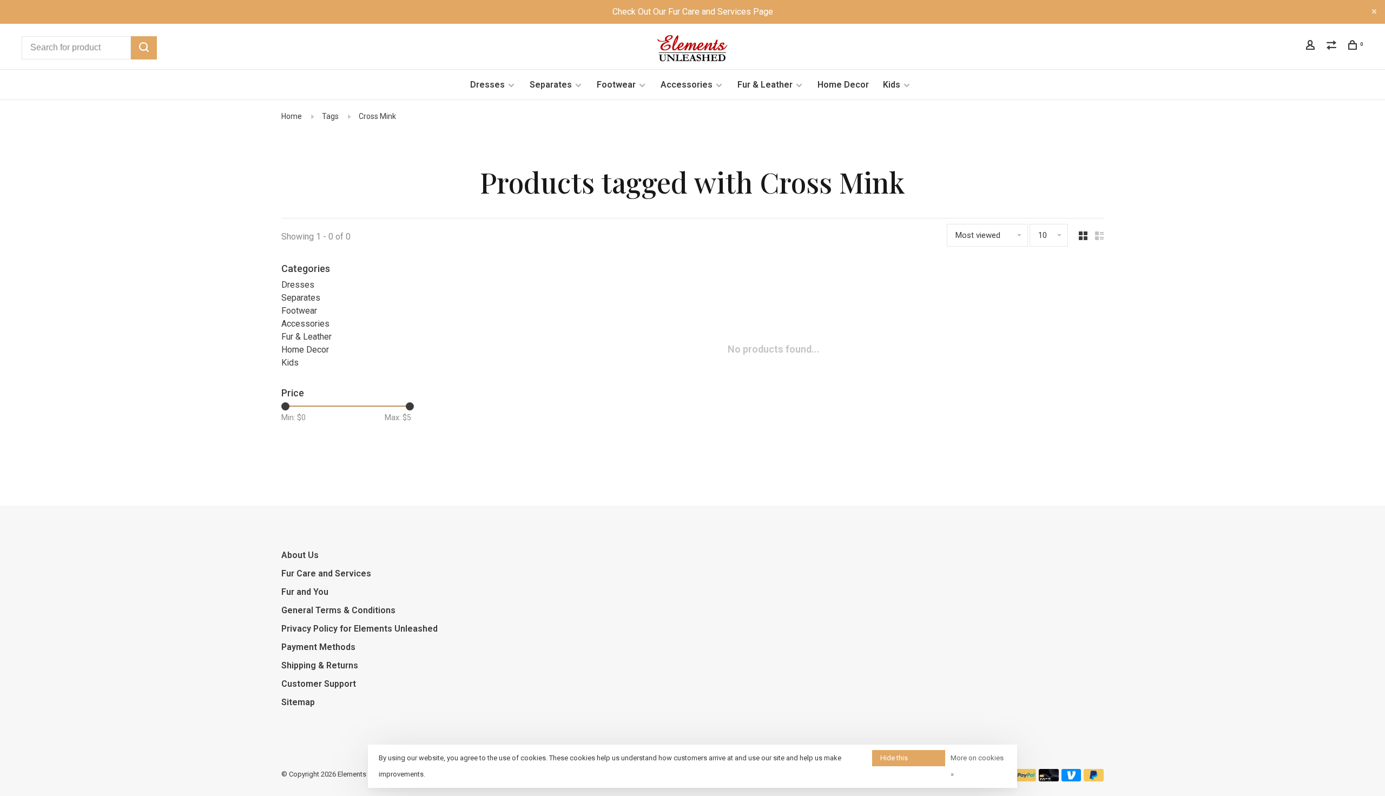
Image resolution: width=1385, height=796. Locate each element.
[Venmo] (1071, 778)
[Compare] (1333, 46)
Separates (551, 84)
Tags (330, 116)
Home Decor (843, 84)
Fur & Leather (765, 84)
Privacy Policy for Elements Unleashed (359, 628)
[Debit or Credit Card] (1049, 778)
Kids (891, 84)
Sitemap (298, 702)
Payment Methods (318, 647)
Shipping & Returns (319, 665)
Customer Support (318, 684)
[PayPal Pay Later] (1094, 778)
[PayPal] (1026, 778)
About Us (300, 555)
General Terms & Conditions (338, 610)
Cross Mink (377, 116)
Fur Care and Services (326, 573)
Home (291, 116)
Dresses (487, 84)
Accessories (687, 84)
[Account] (1311, 46)
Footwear (616, 84)
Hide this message (894, 760)
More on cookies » (977, 766)
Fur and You (304, 592)
